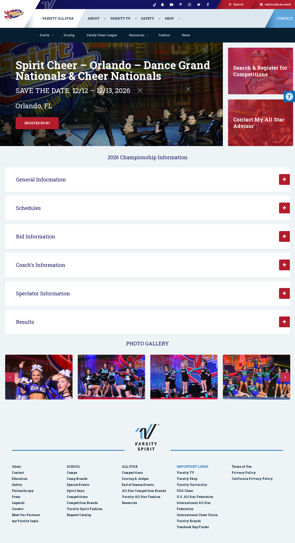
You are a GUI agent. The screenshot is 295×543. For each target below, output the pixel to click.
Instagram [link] (189, 4)
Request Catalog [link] (79, 515)
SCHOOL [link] (73, 466)
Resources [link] (136, 35)
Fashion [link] (164, 35)
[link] (289, 96)
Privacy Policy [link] (244, 473)
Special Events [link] (78, 485)
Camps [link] (72, 473)
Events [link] (44, 35)
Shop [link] (169, 18)
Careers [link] (17, 509)
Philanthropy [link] (23, 491)
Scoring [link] (69, 35)
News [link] (186, 35)
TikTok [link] (153, 4)
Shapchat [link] (162, 4)
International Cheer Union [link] (197, 515)
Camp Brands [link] (77, 479)
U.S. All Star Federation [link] (195, 497)
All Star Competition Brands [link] (144, 491)
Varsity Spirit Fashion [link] (84, 509)
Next (285, 377)
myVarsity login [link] (25, 521)
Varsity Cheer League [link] (102, 35)
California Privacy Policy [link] (252, 479)
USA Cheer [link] (185, 491)
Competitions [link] (77, 497)
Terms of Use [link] (241, 466)
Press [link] (16, 497)
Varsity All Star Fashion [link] (141, 497)
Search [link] (238, 4)
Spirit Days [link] (75, 491)
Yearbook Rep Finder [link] (193, 527)
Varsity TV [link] (120, 18)
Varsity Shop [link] (187, 479)
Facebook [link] (207, 4)
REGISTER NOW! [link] (37, 123)
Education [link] (19, 479)
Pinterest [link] (180, 4)
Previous (10, 377)
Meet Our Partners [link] (26, 515)
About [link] (94, 18)
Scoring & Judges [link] (135, 479)
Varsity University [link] (192, 485)
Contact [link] (285, 18)
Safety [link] (147, 18)
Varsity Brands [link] (189, 521)
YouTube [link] (171, 4)
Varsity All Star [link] (57, 18)
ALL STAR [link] (130, 466)
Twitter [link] (198, 4)
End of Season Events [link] (138, 485)
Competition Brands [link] (82, 503)
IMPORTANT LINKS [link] (192, 466)
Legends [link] (18, 503)
